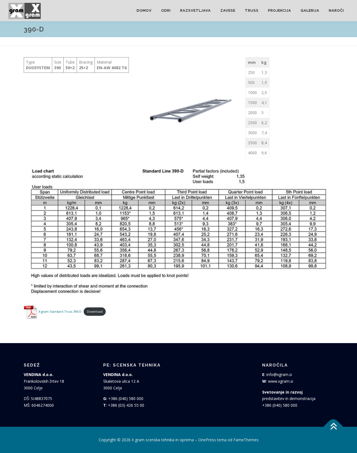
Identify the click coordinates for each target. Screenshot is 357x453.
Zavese (227, 10)
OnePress (207, 439)
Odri (166, 10)
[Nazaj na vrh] (333, 427)
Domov (144, 10)
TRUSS (252, 10)
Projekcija (279, 10)
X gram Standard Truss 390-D (59, 311)
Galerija (310, 10)
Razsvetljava (195, 10)
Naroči (336, 10)
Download (95, 311)
